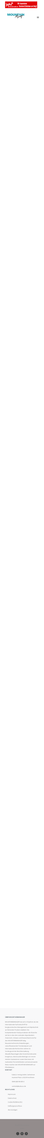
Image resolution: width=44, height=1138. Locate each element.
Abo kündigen (12, 1110)
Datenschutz (12, 1098)
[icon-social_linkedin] (18, 1133)
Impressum (12, 1094)
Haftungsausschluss (15, 1106)
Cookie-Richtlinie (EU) (15, 1102)
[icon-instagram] (22, 1133)
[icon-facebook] (26, 1133)
